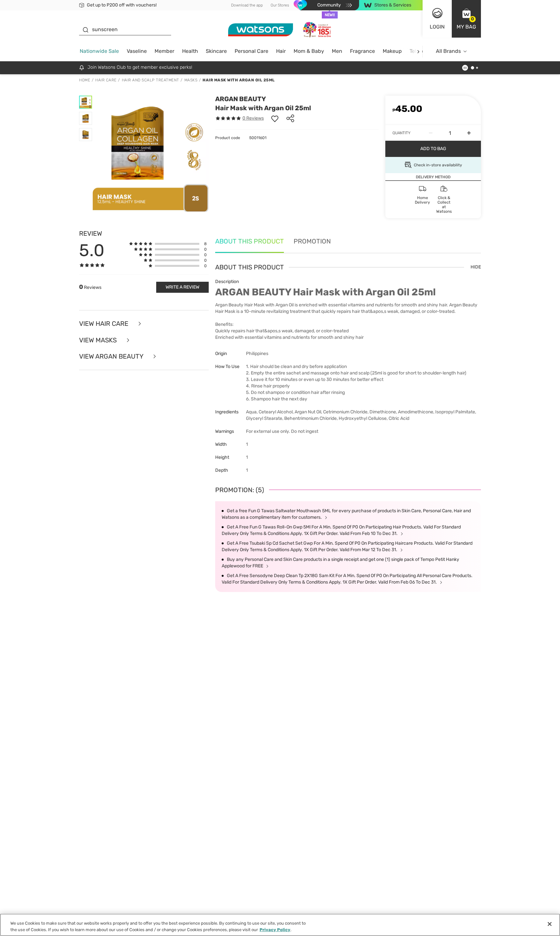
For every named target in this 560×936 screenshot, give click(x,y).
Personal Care (251, 51)
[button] (466, 19)
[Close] (549, 924)
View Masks (98, 340)
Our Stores (280, 5)
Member (164, 51)
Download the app (247, 5)
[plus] (469, 133)
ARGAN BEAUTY (240, 99)
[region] (280, 925)
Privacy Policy (275, 929)
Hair (281, 51)
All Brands (448, 51)
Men (337, 51)
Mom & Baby (309, 51)
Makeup (392, 51)
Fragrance (362, 51)
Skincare (216, 51)
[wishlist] (275, 118)
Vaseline (137, 51)
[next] (418, 51)
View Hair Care (104, 323)
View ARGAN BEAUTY (112, 356)
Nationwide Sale (99, 51)
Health (190, 51)
